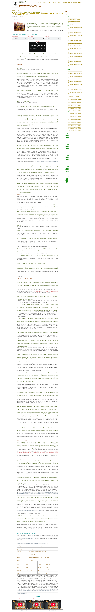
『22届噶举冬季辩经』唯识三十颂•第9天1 (74, 104)
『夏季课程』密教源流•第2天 (72, 18)
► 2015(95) (67, 146)
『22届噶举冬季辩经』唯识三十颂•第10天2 (75, 99)
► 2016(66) (67, 144)
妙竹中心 (80, 2)
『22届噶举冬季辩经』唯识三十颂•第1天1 (74, 130)
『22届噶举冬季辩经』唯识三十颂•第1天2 (74, 128)
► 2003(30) (67, 171)
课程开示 (44, 2)
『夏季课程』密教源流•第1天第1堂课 (74, 21)
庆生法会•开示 (70, 24)
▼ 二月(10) (68, 94)
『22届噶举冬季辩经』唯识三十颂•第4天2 (74, 119)
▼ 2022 (66, 14)
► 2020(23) (67, 135)
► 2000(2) (66, 178)
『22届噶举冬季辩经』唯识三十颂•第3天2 (74, 122)
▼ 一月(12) (68, 111)
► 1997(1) (66, 180)
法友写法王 (55, 2)
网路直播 (75, 2)
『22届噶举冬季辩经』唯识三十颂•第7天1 (74, 110)
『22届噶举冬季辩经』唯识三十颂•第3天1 (74, 124)
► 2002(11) (67, 173)
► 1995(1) (66, 182)
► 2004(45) (67, 169)
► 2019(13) (67, 137)
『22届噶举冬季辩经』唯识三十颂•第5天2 (74, 116)
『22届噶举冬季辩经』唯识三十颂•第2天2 (74, 125)
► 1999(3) (66, 179)
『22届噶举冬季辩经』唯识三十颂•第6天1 (74, 114)
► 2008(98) (67, 161)
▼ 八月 (68, 16)
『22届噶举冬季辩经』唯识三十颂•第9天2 (74, 102)
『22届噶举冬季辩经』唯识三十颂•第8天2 (74, 105)
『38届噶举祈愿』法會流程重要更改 (74, 96)
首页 (33, 2)
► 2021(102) (67, 133)
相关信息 (70, 2)
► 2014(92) (67, 148)
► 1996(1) (66, 181)
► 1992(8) (66, 184)
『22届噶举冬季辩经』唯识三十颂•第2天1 (74, 127)
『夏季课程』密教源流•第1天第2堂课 (74, 19)
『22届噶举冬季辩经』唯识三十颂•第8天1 (74, 107)
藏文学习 (65, 2)
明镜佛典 (60, 2)
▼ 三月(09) (68, 69)
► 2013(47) (67, 150)
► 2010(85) (67, 157)
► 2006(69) (67, 166)
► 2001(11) (67, 176)
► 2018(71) (67, 139)
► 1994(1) (66, 183)
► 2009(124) (67, 159)
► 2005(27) (67, 168)
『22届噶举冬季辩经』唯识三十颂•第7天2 (74, 108)
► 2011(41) (67, 155)
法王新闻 (39, 2)
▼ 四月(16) (68, 25)
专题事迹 (49, 2)
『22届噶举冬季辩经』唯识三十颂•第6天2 (74, 113)
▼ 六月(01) (68, 22)
